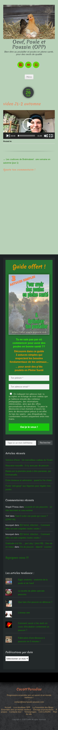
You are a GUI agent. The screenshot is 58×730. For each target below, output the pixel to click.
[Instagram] (37, 62)
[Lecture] (8, 135)
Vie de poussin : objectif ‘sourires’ (36, 547)
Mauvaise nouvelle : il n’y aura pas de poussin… (28, 465)
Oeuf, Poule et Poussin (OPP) (29, 44)
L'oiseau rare (24, 612)
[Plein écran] (51, 135)
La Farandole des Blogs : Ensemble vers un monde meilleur (27, 708)
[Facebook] (21, 62)
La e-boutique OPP (21, 707)
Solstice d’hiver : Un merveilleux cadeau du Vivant (29, 460)
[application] (29, 124)
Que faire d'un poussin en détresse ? (35, 602)
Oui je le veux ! (29, 427)
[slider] (26, 135)
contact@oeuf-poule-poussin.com (29, 702)
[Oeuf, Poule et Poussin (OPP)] (29, 22)
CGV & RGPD (45, 712)
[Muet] (46, 135)
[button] (29, 124)
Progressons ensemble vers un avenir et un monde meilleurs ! (29, 696)
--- (29, 700)
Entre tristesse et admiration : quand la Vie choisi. (28, 480)
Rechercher (45, 442)
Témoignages (30, 712)
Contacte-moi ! (15, 712)
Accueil (8, 707)
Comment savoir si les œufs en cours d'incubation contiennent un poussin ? (33, 626)
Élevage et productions (43, 710)
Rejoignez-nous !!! (17, 558)
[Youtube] (29, 62)
